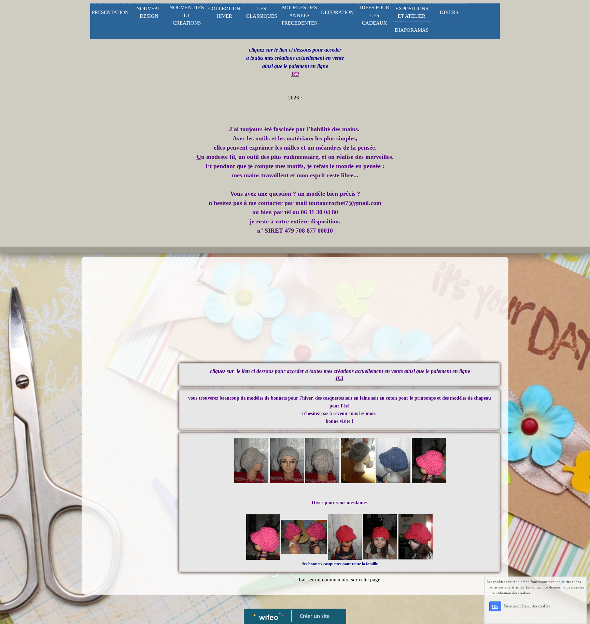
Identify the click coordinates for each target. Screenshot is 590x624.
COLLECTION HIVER (224, 12)
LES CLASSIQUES (261, 12)
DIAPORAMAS (412, 30)
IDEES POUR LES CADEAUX (374, 15)
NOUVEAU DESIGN (149, 12)
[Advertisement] (126, 396)
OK (495, 606)
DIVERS (449, 12)
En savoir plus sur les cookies (527, 606)
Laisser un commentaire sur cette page (339, 579)
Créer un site (314, 615)
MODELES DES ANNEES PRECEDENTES (299, 15)
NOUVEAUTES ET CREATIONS (186, 15)
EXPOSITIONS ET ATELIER (411, 12)
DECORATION (337, 12)
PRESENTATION (110, 12)
